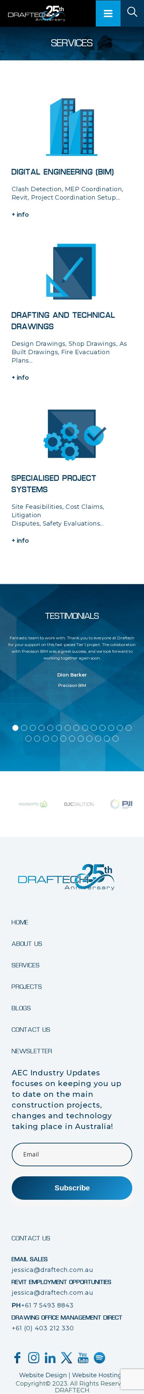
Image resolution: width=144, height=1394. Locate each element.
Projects (27, 987)
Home (20, 923)
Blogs (21, 1009)
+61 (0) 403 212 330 (43, 1328)
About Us (27, 944)
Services (26, 966)
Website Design (43, 1375)
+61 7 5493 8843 (47, 1305)
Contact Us (31, 1030)
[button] (15, 728)
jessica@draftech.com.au (52, 1270)
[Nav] (108, 13)
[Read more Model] (132, 13)
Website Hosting (97, 1375)
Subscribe (72, 1188)
